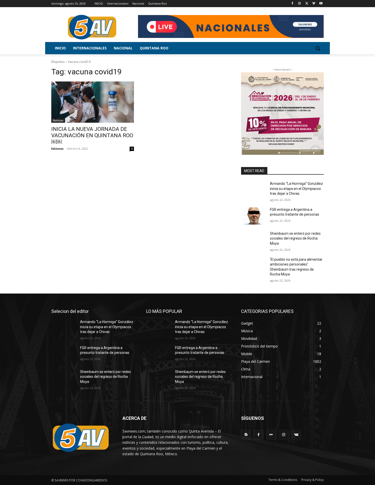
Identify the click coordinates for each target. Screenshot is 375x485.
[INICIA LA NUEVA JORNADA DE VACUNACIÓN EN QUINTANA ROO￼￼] (92, 102)
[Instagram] (300, 4)
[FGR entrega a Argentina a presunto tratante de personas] (253, 216)
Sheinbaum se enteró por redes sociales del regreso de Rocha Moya (295, 238)
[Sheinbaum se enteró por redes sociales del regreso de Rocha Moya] (253, 239)
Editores (57, 148)
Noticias (58, 120)
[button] (317, 48)
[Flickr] (271, 435)
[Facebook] (292, 4)
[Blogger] (246, 435)
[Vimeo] (314, 4)
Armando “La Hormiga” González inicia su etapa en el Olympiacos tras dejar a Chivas (296, 189)
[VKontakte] (296, 435)
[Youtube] (321, 4)
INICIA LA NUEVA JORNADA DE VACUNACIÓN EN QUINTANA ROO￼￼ (92, 135)
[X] (307, 4)
